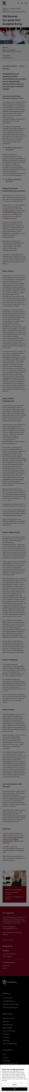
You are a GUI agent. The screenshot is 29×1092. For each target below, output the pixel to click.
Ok (14, 1089)
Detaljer (14, 1084)
